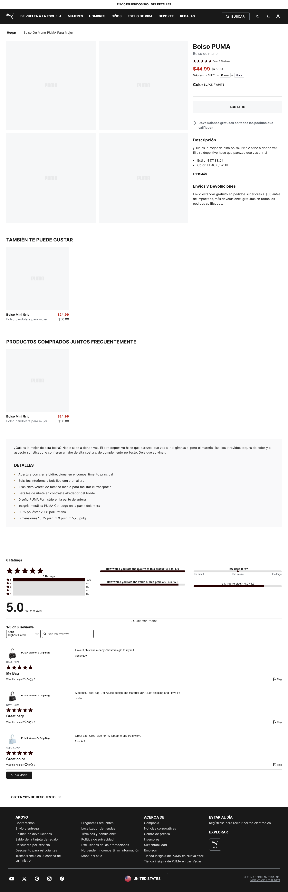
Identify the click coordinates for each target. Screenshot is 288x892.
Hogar (11, 32)
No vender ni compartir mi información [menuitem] (110, 850)
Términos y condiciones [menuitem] (98, 834)
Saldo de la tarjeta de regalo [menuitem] (36, 839)
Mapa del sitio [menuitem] (91, 856)
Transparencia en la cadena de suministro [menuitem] (38, 858)
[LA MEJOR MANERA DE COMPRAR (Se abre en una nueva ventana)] (215, 845)
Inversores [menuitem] (151, 839)
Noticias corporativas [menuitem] (160, 828)
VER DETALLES (161, 4)
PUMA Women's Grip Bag (35, 652)
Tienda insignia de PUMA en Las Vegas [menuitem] (173, 861)
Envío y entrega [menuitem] (27, 828)
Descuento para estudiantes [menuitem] (36, 850)
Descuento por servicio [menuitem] (32, 845)
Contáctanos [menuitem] (24, 823)
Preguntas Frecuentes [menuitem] (97, 823)
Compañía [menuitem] (151, 823)
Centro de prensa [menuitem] (157, 834)
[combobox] (23, 634)
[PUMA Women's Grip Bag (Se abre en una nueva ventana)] (12, 654)
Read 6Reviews (221, 61)
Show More (19, 775)
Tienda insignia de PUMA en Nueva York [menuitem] (174, 856)
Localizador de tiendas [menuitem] (98, 828)
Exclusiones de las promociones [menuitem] (105, 845)
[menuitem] (41, 16)
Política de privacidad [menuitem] (97, 839)
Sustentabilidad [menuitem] (155, 845)
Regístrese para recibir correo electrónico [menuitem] (240, 823)
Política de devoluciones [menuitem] (33, 834)
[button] (49, 579)
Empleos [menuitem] (150, 850)
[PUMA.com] (9, 16)
